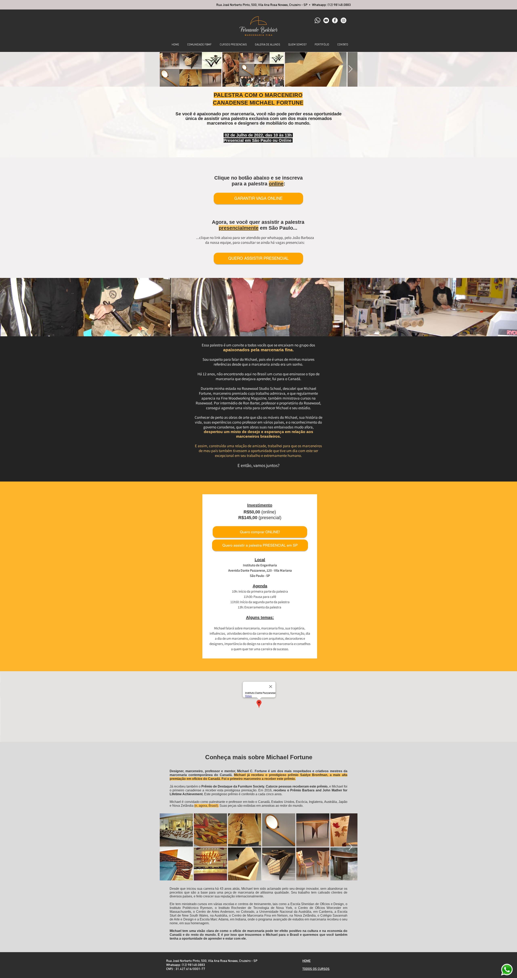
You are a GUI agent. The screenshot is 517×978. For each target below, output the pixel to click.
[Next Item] (350, 69)
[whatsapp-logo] (317, 20)
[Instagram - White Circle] (343, 20)
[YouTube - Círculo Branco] (326, 20)
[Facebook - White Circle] (335, 20)
